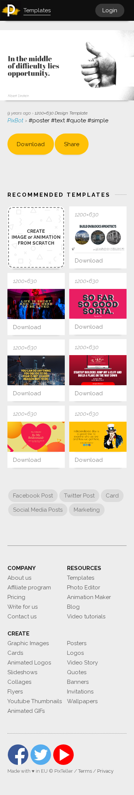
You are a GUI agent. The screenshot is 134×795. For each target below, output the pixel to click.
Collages (19, 682)
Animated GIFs (26, 711)
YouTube (63, 754)
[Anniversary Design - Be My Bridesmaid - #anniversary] (36, 437)
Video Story (82, 662)
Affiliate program (29, 587)
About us (19, 577)
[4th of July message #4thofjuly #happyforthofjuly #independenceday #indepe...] (98, 437)
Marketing (87, 509)
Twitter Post (79, 495)
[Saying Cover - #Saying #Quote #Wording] (36, 304)
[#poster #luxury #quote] (36, 370)
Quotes (76, 672)
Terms (85, 771)
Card (112, 495)
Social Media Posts (38, 509)
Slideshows (22, 672)
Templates (80, 577)
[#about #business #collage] (98, 237)
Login (109, 10)
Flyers (15, 691)
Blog (73, 607)
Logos (75, 653)
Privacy (105, 771)
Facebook (18, 754)
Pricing (16, 597)
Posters (76, 643)
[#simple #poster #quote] (98, 304)
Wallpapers (82, 701)
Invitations (80, 691)
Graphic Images (28, 643)
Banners (78, 682)
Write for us (22, 607)
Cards (15, 653)
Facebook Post (33, 495)
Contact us (21, 616)
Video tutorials (86, 616)
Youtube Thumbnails (34, 701)
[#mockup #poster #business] (98, 370)
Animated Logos (29, 662)
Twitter (41, 754)
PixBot (16, 120)
